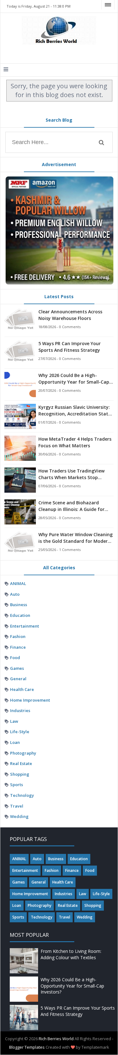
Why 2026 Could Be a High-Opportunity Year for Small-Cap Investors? (73, 378)
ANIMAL (18, 583)
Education (20, 615)
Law (14, 721)
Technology (22, 795)
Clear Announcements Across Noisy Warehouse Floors (70, 315)
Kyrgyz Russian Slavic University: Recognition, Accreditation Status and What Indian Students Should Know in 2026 (75, 410)
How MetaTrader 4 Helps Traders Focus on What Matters (74, 442)
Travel (16, 806)
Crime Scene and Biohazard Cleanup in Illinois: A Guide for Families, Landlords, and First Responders (71, 506)
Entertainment (24, 626)
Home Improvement (30, 700)
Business (18, 604)
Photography (23, 753)
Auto (15, 594)
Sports (16, 784)
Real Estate (21, 763)
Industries (20, 710)
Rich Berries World (56, 1038)
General (18, 678)
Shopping (19, 774)
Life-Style (19, 731)
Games (17, 668)
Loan (15, 742)
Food (15, 657)
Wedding (19, 816)
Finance (18, 647)
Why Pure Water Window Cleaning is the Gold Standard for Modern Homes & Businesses (75, 537)
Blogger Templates (27, 1047)
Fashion (17, 636)
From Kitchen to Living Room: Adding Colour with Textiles (71, 954)
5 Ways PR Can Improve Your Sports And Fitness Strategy (69, 346)
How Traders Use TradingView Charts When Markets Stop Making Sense (71, 474)
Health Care (22, 689)
